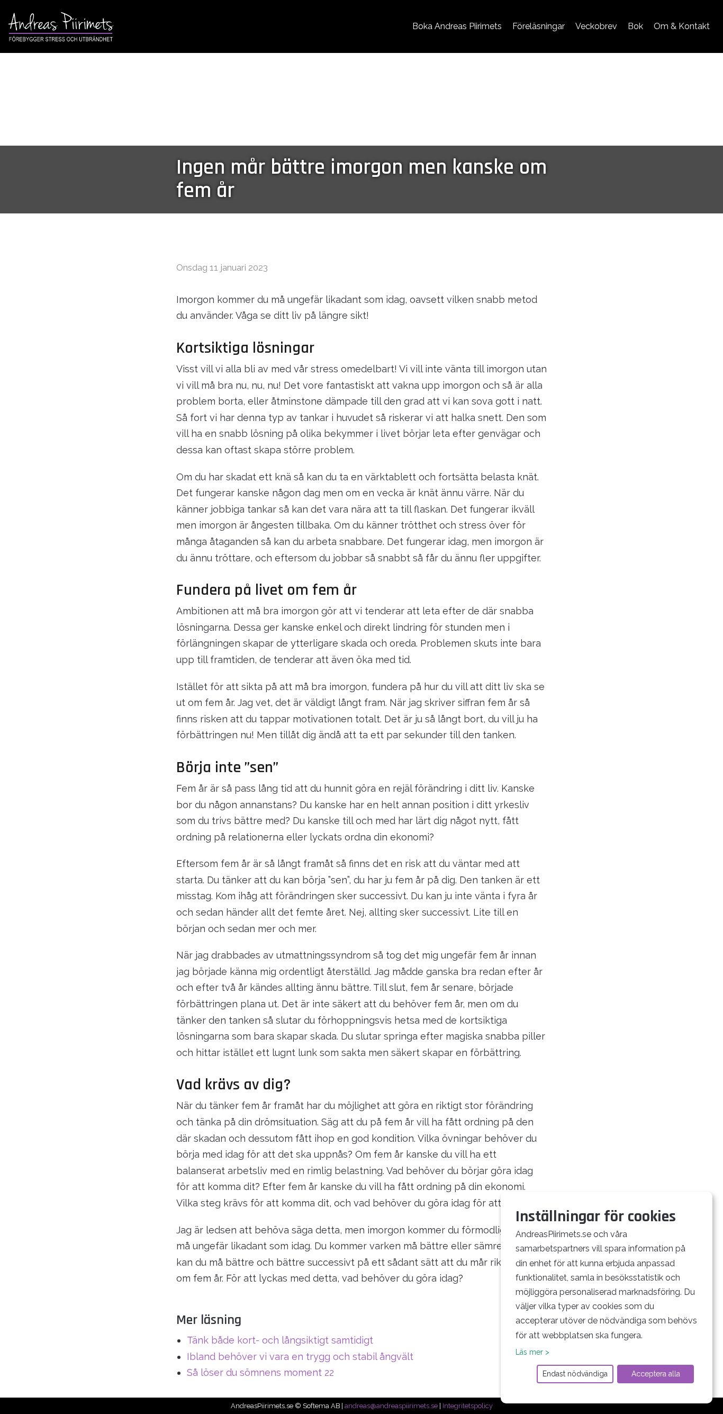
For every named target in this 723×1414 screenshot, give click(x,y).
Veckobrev (596, 26)
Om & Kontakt (682, 26)
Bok (635, 26)
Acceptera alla (655, 1374)
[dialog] (606, 1297)
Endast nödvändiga (575, 1374)
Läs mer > (532, 1352)
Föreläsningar (538, 26)
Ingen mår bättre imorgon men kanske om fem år (361, 179)
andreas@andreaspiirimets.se (391, 1406)
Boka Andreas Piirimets (457, 26)
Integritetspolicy (467, 1406)
